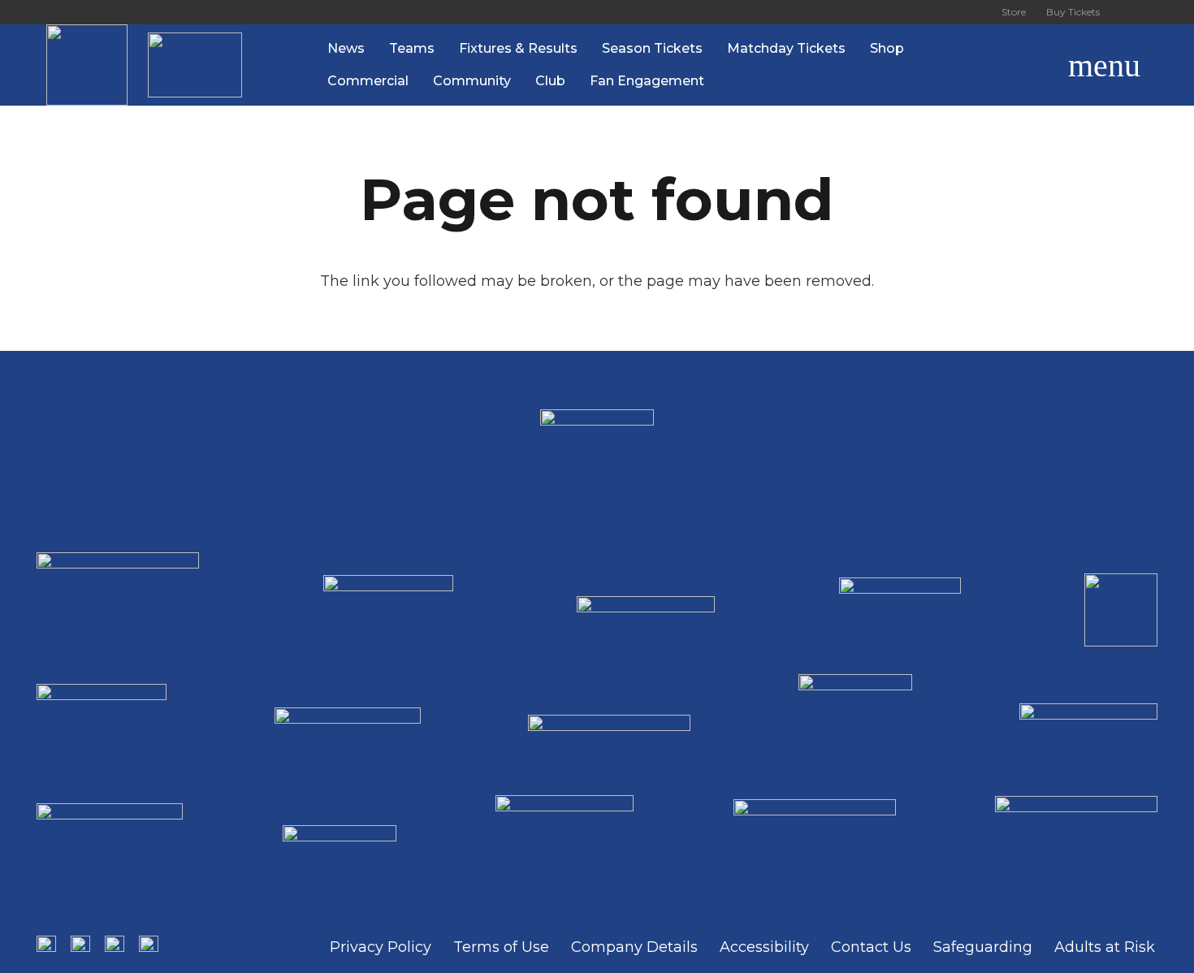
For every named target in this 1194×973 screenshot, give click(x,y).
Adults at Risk (1104, 947)
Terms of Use (501, 947)
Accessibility (764, 947)
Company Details (634, 947)
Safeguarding (982, 947)
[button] (1027, 65)
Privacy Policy (380, 947)
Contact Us (871, 947)
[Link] (87, 65)
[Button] (1129, 12)
